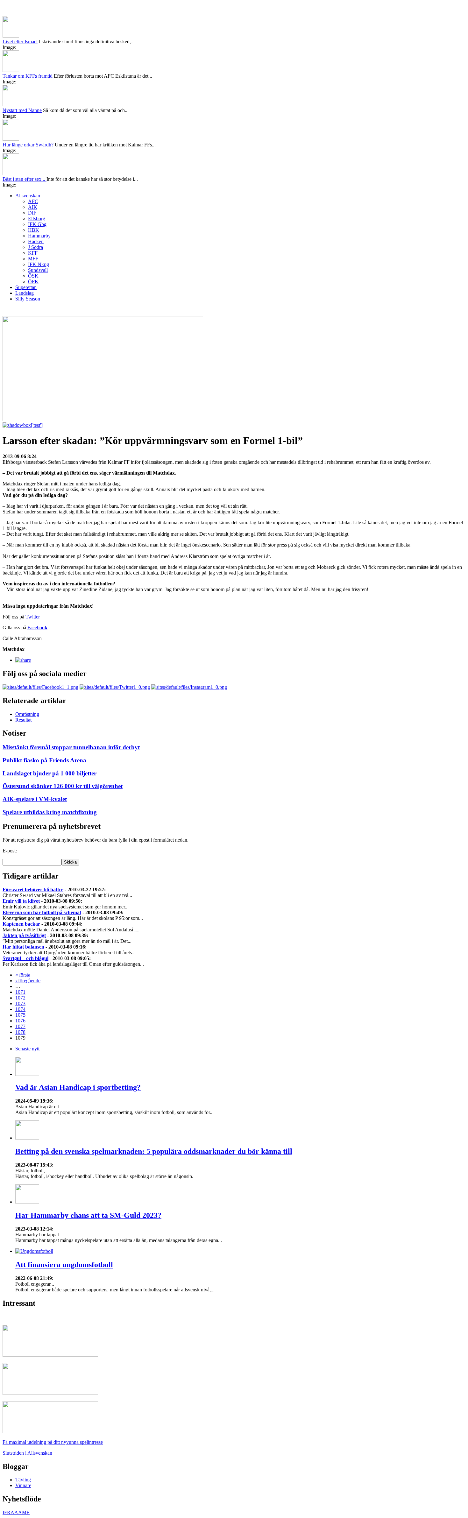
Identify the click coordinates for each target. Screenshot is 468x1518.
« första (22, 975)
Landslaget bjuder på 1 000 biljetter (49, 773)
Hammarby (39, 235)
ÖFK (33, 281)
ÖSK (33, 276)
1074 (20, 1009)
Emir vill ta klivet (21, 901)
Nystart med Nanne (22, 110)
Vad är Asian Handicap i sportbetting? (78, 1087)
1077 (20, 1026)
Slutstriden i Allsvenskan (27, 1453)
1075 (20, 1015)
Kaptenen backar (21, 924)
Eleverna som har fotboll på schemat (42, 912)
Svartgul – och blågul (25, 958)
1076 (20, 1020)
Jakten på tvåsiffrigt (24, 935)
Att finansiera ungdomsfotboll (64, 1264)
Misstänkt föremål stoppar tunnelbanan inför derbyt (71, 747)
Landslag (24, 293)
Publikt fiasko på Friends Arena (44, 760)
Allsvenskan (27, 195)
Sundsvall (38, 270)
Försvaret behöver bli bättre (33, 889)
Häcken (36, 241)
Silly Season (27, 298)
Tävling (23, 1479)
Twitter (32, 616)
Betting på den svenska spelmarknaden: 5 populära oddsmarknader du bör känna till (153, 1151)
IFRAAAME (16, 1512)
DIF (32, 212)
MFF (33, 258)
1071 (20, 992)
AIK (32, 207)
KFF (33, 253)
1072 (20, 997)
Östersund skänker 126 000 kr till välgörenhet (63, 786)
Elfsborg (36, 218)
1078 (20, 1032)
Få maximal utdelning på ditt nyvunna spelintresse (53, 1442)
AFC (33, 201)
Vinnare (23, 1485)
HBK (33, 230)
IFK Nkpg (38, 264)
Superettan (26, 287)
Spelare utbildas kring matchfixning (50, 812)
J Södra (35, 247)
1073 (20, 1003)
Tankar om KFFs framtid (28, 76)
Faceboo (37, 627)
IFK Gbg (37, 224)
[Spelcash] (50, 1355)
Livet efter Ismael (20, 41)
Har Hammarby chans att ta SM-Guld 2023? (88, 1215)
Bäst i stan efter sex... (24, 179)
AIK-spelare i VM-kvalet (35, 799)
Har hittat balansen (23, 947)
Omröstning (27, 714)
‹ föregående (27, 980)
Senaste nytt (27, 1048)
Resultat (23, 720)
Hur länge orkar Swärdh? (28, 144)
